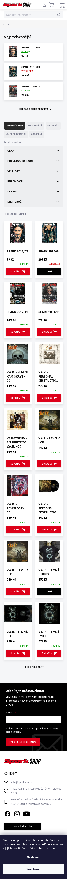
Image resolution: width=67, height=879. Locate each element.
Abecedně (36, 134)
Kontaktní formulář (22, 826)
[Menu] (62, 4)
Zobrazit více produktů (33, 109)
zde (52, 848)
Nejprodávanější (16, 134)
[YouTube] (26, 813)
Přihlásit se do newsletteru (22, 742)
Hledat (58, 14)
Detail (49, 271)
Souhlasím (33, 869)
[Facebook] (7, 813)
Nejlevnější (35, 125)
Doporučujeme (14, 125)
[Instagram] (16, 813)
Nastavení (33, 857)
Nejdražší (53, 125)
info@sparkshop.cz (22, 782)
